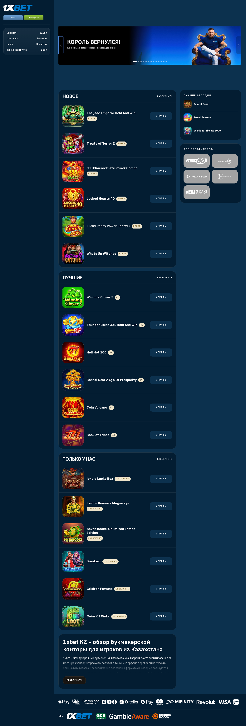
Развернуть (164, 96)
